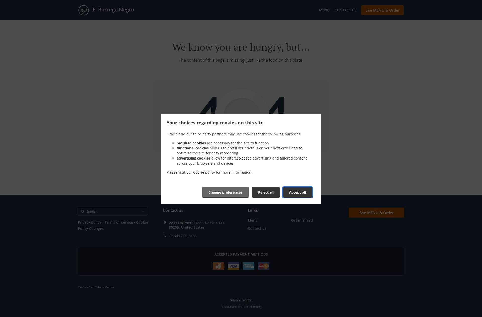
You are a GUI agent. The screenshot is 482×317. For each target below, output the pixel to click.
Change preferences (225, 192)
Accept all (297, 192)
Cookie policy (204, 172)
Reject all (266, 192)
